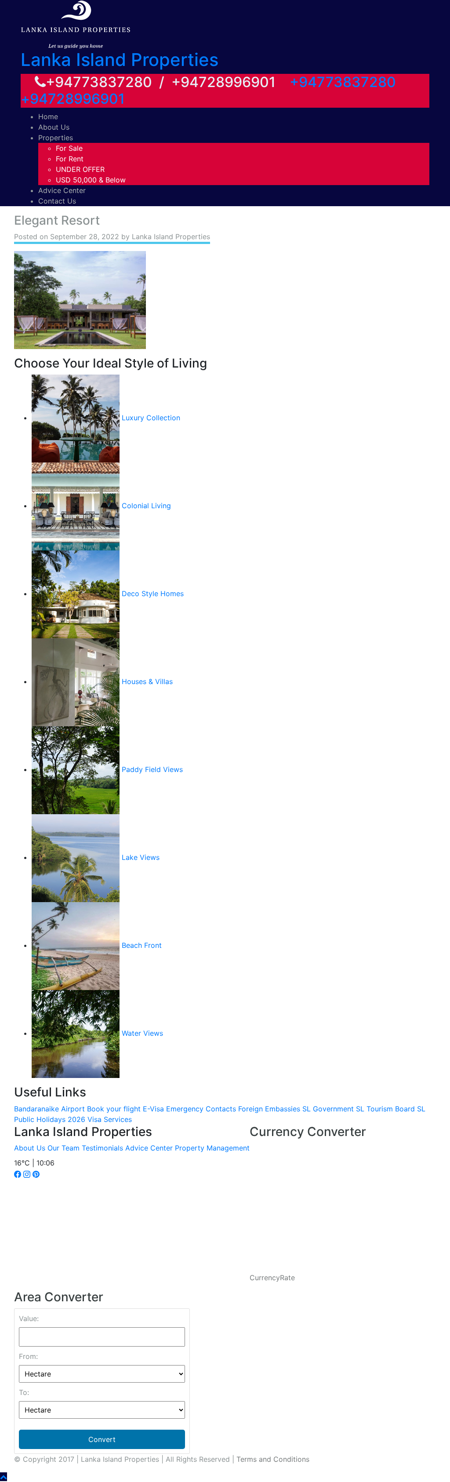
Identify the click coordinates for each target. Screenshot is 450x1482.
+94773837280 (343, 82)
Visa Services (109, 1119)
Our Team (63, 1147)
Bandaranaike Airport (49, 1108)
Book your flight (114, 1108)
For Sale (69, 148)
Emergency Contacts (201, 1108)
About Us (53, 127)
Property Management (212, 1147)
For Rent (69, 158)
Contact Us (57, 201)
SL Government (328, 1108)
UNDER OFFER (80, 169)
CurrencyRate (272, 1277)
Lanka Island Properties (119, 59)
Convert (102, 1439)
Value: (29, 1318)
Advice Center (62, 190)
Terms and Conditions (272, 1459)
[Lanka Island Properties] (76, 23)
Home (48, 116)
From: (28, 1356)
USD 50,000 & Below (91, 179)
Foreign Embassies (269, 1108)
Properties (55, 137)
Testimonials (102, 1147)
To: (24, 1392)
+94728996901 (73, 98)
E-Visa (153, 1108)
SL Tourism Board (385, 1108)
